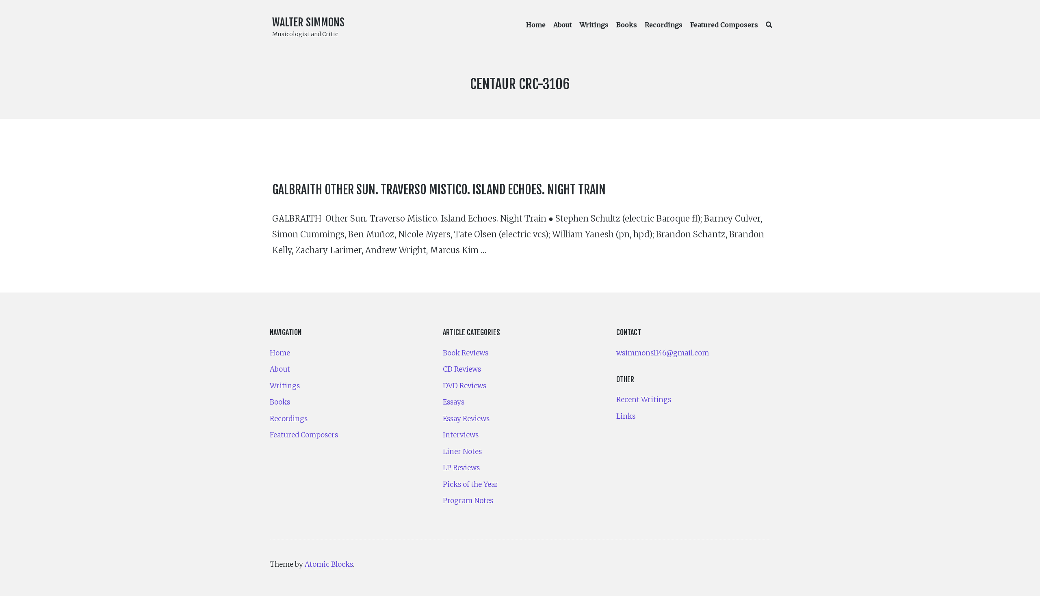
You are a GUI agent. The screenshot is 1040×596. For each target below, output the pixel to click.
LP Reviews (461, 467)
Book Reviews (465, 353)
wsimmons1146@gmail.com (662, 353)
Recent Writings (643, 399)
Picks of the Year (470, 484)
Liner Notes (462, 451)
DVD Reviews (464, 385)
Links (625, 416)
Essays (453, 402)
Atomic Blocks (329, 564)
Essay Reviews (466, 418)
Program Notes (468, 500)
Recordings (663, 25)
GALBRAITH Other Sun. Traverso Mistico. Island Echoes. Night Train (439, 189)
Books (626, 25)
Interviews (461, 434)
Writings (594, 25)
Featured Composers (724, 25)
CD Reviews (462, 369)
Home (536, 25)
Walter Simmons (308, 22)
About (562, 25)
